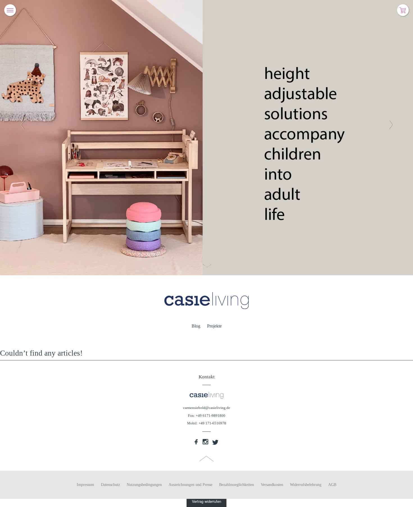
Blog (196, 326)
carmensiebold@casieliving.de (206, 408)
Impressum (85, 485)
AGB (332, 485)
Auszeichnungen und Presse (190, 485)
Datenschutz (110, 485)
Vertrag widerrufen (206, 501)
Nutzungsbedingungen (144, 485)
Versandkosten (272, 485)
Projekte (214, 326)
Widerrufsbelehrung (305, 485)
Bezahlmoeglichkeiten (236, 485)
